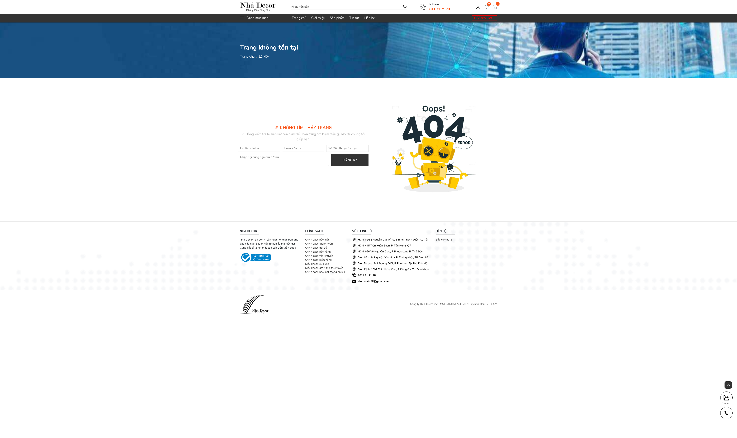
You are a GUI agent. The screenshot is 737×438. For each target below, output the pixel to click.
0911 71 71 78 (439, 9)
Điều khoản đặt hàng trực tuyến (324, 268)
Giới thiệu (318, 18)
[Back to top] (728, 385)
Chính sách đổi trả (316, 248)
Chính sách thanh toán (319, 244)
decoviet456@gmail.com (373, 281)
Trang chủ (299, 18)
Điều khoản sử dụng (317, 264)
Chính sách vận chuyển (319, 256)
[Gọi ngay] (423, 7)
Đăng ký (350, 160)
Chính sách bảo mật (317, 239)
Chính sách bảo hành (318, 252)
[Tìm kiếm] (405, 6)
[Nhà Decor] (264, 7)
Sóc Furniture (444, 239)
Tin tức (354, 18)
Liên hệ (369, 18)
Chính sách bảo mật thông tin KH (325, 272)
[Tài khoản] (478, 6)
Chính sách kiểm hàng (318, 260)
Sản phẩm (337, 18)
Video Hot (484, 18)
